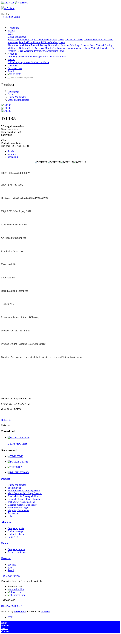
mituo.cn (45, 611)
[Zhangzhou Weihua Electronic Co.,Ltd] (60, 2)
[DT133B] (14, 461)
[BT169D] (14, 472)
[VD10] (12, 456)
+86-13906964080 (10, 17)
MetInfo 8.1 (20, 611)
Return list (6, 420)
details (11, 151)
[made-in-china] (16, 589)
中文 (11, 8)
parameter (12, 154)
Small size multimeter (18, 99)
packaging (13, 157)
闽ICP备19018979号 (12, 606)
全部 (10, 33)
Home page (13, 27)
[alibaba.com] (15, 592)
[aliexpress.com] (16, 595)
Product (11, 94)
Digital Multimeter (17, 97)
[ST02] (12, 467)
